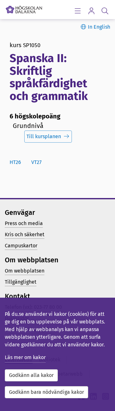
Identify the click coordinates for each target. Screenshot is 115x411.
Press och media (24, 223)
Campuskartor (21, 246)
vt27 (36, 162)
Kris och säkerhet (24, 234)
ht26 (15, 162)
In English (99, 27)
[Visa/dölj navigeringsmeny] (77, 10)
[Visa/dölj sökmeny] (105, 10)
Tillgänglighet (20, 282)
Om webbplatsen (24, 271)
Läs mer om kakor (25, 357)
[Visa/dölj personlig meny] (91, 10)
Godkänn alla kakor (31, 375)
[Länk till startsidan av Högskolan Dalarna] (24, 8)
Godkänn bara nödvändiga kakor (46, 392)
